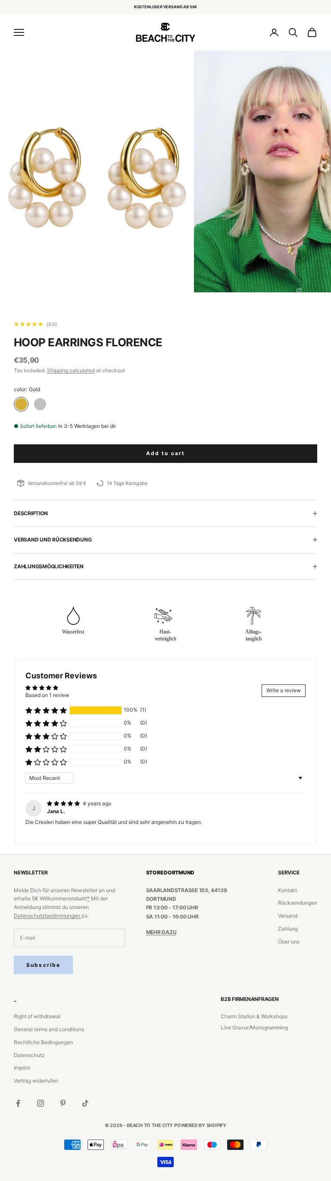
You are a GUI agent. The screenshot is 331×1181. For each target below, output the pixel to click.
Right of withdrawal (37, 1016)
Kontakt (287, 890)
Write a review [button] (283, 690)
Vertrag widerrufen (36, 1080)
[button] (46, 710)
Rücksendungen (297, 902)
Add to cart (165, 453)
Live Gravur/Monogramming (254, 1027)
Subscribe (43, 965)
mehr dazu (161, 932)
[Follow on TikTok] (85, 1103)
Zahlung (288, 928)
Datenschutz (29, 1055)
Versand (287, 915)
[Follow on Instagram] (40, 1103)
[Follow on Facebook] (18, 1103)
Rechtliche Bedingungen (43, 1042)
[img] (64, 803)
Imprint (22, 1067)
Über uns (289, 941)
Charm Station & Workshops (254, 1016)
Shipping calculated (71, 370)
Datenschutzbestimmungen (47, 915)
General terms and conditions (49, 1029)
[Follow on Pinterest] (63, 1103)
